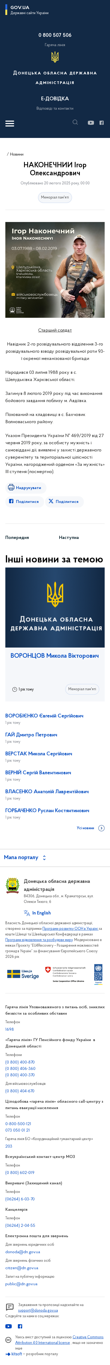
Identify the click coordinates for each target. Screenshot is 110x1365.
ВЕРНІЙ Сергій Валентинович (38, 773)
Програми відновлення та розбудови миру (39, 940)
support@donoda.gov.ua (38, 1311)
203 (8, 1146)
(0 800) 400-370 (20, 1075)
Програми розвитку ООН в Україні (70, 929)
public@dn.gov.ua (21, 1284)
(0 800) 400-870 (20, 1062)
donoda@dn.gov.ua (22, 1252)
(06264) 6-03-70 (20, 1199)
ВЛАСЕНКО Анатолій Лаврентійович (47, 792)
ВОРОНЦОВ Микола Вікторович (55, 656)
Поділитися (27, 502)
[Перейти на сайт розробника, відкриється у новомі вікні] (14, 1354)
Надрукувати (28, 488)
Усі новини (85, 828)
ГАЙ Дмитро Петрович (31, 735)
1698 (9, 1029)
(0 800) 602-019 (19, 1173)
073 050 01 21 (17, 1130)
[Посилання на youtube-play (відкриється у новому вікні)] (90, 123)
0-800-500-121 (18, 1124)
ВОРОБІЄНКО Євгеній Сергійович (44, 716)
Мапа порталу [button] (21, 858)
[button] (77, 122)
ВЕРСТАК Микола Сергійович (38, 754)
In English (41, 913)
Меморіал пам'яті (55, 198)
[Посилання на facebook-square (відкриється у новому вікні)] (101, 123)
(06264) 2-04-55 (20, 1226)
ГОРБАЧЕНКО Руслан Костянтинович (47, 811)
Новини (16, 154)
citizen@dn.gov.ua (21, 1268)
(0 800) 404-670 (19, 1091)
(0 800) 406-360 (20, 1069)
